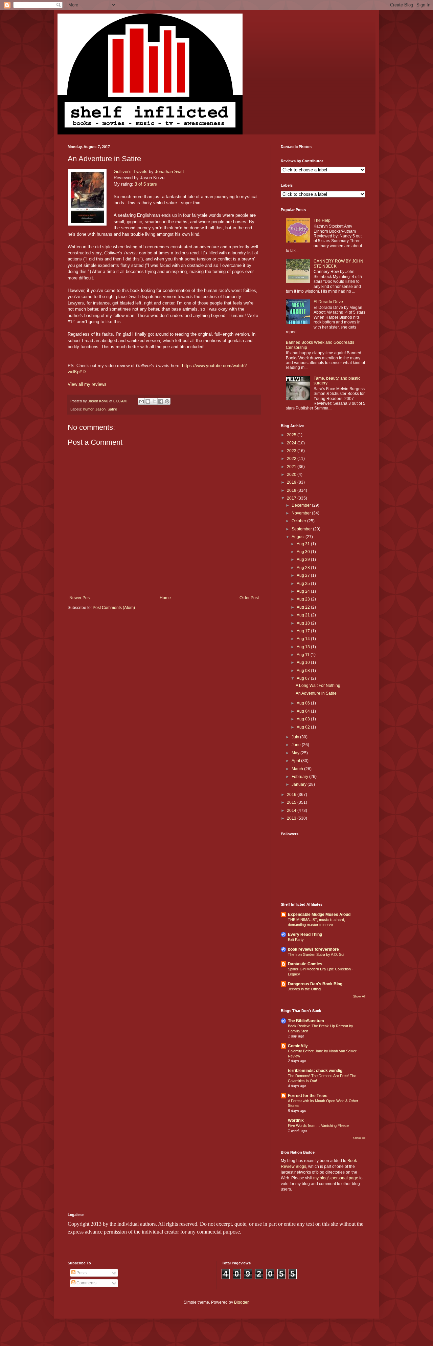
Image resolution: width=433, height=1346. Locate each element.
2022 (292, 458)
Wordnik (296, 1120)
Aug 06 (304, 703)
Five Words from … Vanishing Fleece (318, 1125)
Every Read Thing (305, 934)
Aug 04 (304, 711)
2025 (292, 435)
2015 (292, 802)
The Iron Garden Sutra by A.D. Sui (316, 954)
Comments (85, 1283)
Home (165, 597)
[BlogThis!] (147, 401)
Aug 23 (304, 599)
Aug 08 (304, 670)
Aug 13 (304, 647)
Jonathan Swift (169, 171)
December (302, 505)
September (302, 529)
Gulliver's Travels (130, 171)
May (296, 753)
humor (88, 409)
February (300, 776)
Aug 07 (304, 678)
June (297, 744)
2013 (292, 818)
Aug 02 (304, 727)
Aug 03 (304, 719)
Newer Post (80, 597)
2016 (292, 794)
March (298, 768)
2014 (292, 810)
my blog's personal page (335, 1178)
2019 (292, 482)
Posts (81, 1272)
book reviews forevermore (313, 949)
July (296, 737)
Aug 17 (304, 631)
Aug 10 (304, 662)
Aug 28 (304, 567)
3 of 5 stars (146, 184)
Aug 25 (304, 583)
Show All (359, 996)
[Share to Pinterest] (167, 401)
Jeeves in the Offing (304, 989)
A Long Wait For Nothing (318, 685)
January (299, 784)
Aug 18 (304, 623)
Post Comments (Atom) (114, 607)
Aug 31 (304, 544)
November (302, 513)
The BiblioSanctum (306, 1020)
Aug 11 (304, 654)
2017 (292, 498)
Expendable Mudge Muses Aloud (319, 914)
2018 (292, 490)
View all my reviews (87, 384)
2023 (292, 450)
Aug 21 (304, 615)
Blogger (241, 1302)
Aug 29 (304, 559)
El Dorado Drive (328, 301)
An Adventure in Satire (316, 693)
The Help (322, 220)
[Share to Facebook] (160, 401)
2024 (292, 443)
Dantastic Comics (305, 964)
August (298, 536)
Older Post (249, 597)
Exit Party (296, 940)
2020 (292, 474)
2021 (292, 466)
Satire (112, 409)
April (296, 760)
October (299, 521)
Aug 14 (304, 638)
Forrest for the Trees (307, 1095)
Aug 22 (304, 607)
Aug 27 (304, 575)
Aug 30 (304, 551)
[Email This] (141, 401)
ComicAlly (298, 1046)
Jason (100, 409)
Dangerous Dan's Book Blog (315, 984)
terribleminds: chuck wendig (315, 1070)
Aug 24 (304, 591)
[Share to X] (154, 401)
